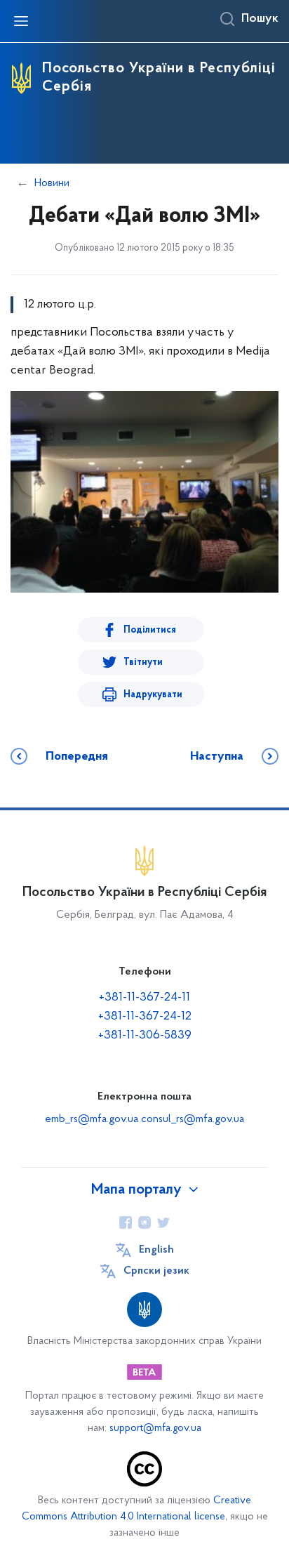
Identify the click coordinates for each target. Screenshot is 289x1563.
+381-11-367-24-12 (144, 1016)
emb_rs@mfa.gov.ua (91, 1119)
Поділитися (149, 630)
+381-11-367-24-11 (144, 997)
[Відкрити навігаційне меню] (21, 21)
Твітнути (143, 662)
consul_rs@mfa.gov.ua (192, 1119)
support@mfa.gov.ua (155, 1428)
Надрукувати (152, 695)
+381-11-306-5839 (144, 1035)
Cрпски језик (156, 1271)
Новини (51, 183)
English (156, 1249)
